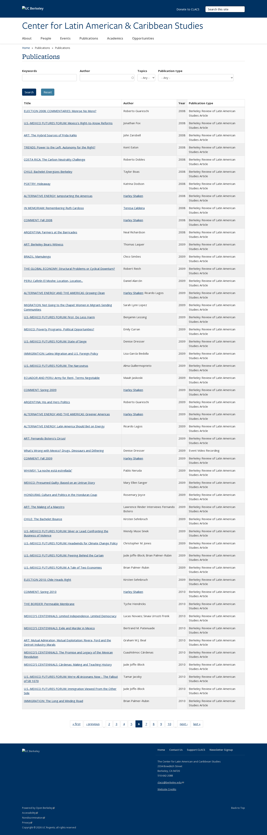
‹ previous (94, 725)
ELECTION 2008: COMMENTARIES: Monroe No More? (60, 111)
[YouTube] (40, 757)
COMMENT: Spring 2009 (40, 390)
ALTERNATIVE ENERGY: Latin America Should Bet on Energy (64, 426)
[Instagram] (48, 757)
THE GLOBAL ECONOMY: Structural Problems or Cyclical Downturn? (69, 269)
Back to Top (238, 808)
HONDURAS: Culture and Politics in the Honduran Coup (60, 495)
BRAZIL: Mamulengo (37, 256)
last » (198, 725)
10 (171, 725)
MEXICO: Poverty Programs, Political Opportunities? (59, 329)
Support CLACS (196, 749)
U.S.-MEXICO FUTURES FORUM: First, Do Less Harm (59, 317)
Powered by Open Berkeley (38, 808)
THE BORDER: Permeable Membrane (49, 604)
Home (26, 48)
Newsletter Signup (221, 749)
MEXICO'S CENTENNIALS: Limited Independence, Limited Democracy (70, 616)
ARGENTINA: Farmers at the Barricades (50, 232)
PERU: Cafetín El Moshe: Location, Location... (53, 281)
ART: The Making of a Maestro (44, 507)
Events (65, 38)
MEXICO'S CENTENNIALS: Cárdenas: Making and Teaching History (68, 664)
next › (185, 725)
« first (78, 725)
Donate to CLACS (188, 9)
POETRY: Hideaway (37, 184)
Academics (115, 38)
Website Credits (167, 789)
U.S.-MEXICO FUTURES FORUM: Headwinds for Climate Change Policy (71, 543)
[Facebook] (25, 757)
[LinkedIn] (33, 757)
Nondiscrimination (33, 817)
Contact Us (176, 749)
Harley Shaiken (133, 196)
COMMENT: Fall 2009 (38, 458)
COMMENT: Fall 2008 (38, 220)
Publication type (170, 71)
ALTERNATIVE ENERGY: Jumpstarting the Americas (58, 196)
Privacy (27, 822)
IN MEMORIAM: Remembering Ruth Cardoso (54, 208)
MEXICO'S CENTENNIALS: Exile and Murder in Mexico (59, 628)
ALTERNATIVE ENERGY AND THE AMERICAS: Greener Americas (67, 414)
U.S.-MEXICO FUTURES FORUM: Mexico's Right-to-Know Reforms (68, 123)
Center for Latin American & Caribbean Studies (112, 26)
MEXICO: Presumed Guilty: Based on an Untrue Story (59, 482)
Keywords (29, 71)
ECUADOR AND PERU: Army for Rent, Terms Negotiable (62, 378)
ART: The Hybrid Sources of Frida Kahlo (50, 135)
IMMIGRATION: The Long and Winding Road (53, 701)
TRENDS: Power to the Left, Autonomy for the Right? (59, 147)
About (27, 38)
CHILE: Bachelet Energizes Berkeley (48, 171)
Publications (89, 38)
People (46, 38)
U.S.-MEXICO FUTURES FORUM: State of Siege (55, 341)
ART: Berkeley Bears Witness (43, 244)
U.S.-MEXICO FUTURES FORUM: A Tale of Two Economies (63, 567)
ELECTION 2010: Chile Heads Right (47, 580)
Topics (142, 71)
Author (85, 71)
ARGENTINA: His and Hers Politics (47, 402)
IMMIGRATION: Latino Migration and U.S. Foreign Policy (61, 353)
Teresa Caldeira (134, 208)
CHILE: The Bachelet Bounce (43, 519)
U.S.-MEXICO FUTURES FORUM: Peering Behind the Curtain (64, 555)
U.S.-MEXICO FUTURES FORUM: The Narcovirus (56, 366)
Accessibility (30, 812)
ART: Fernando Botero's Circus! (44, 438)
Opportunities (143, 38)
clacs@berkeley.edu (171, 782)
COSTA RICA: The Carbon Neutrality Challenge (54, 159)
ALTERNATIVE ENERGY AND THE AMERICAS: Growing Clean (64, 293)
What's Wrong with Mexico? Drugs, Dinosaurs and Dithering (64, 450)
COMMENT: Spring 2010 (40, 592)
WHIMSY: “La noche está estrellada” (48, 470)
